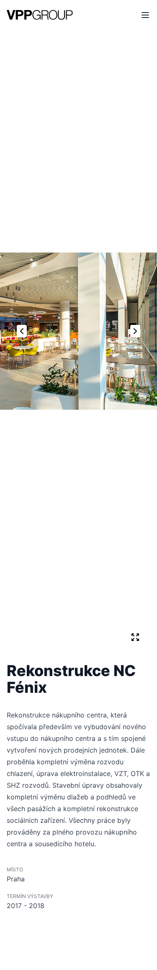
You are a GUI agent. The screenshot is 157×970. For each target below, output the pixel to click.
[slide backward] (22, 331)
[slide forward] (135, 331)
